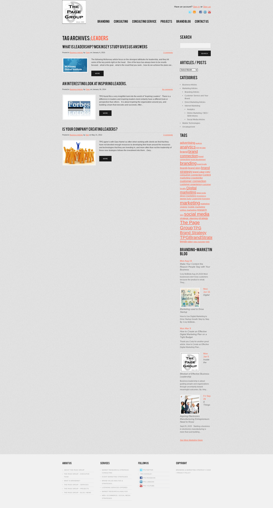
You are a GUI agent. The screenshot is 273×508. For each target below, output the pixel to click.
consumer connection (191, 174)
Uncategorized (188, 127)
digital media (201, 193)
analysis (199, 143)
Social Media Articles (196, 119)
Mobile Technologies (191, 123)
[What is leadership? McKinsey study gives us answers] (105, 47)
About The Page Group (74, 470)
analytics (188, 147)
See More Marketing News (191, 440)
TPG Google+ (146, 474)
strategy (203, 218)
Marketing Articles (189, 88)
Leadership (197, 199)
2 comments (168, 135)
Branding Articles (192, 92)
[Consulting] (121, 21)
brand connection (189, 153)
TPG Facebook (148, 478)
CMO (207, 172)
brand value (199, 172)
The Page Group (190, 225)
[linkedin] (205, 12)
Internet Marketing (192, 106)
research (202, 209)
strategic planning (189, 218)
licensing (206, 199)
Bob (87, 135)
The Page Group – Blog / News (77, 492)
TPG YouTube (148, 486)
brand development (198, 159)
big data (203, 148)
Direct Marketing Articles (195, 102)
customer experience (191, 184)
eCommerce (201, 196)
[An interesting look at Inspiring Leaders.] (94, 84)
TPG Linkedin (148, 482)
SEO (182, 215)
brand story (194, 167)
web (207, 242)
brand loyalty (202, 164)
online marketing (188, 210)
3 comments (168, 52)
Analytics (191, 109)
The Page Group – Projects (76, 489)
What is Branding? (72, 481)
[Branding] (103, 21)
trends (183, 241)
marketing (190, 202)
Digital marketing (188, 190)
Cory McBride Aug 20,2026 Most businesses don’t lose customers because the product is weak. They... (194, 278)
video (190, 241)
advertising (187, 143)
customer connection (193, 181)
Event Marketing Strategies (115, 477)
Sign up (207, 6)
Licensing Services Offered (114, 487)
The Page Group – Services (76, 485)
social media (196, 214)
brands (184, 167)
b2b (197, 148)
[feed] (194, 12)
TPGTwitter (147, 470)
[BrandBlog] (183, 21)
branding (188, 163)
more (97, 73)
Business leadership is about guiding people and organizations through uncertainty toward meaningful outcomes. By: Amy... (194, 385)
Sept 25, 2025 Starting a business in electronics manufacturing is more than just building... (195, 429)
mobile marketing (196, 207)
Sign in (196, 6)
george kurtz (185, 199)
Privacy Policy (184, 473)
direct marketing (188, 195)
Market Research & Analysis (115, 491)
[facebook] (200, 12)
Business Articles (76, 52)
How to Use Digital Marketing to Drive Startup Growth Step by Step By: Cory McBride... (194, 319)
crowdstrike (197, 177)
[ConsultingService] (144, 21)
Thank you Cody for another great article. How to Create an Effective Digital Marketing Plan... (194, 344)
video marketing (199, 242)
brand (184, 151)
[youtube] (209, 12)
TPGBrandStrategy (199, 237)
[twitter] (190, 12)
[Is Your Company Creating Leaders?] (90, 129)
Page (88, 52)
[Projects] (166, 21)
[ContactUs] (202, 21)
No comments (167, 89)
